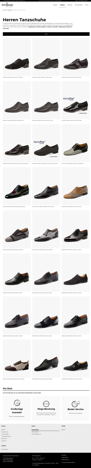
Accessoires (78, 5)
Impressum (65, 457)
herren (9, 10)
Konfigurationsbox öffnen (68, 462)
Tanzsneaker (5, 434)
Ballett (3, 429)
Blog (87, 5)
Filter (46, 34)
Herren (62, 5)
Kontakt (64, 455)
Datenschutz (65, 459)
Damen (55, 5)
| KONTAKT (85, 0)
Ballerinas (4, 438)
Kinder (70, 5)
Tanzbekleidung (6, 436)
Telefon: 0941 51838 (8, 461)
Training (3, 441)
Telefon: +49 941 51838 (79, 0)
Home (4, 10)
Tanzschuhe (4, 432)
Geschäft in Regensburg (59, 26)
